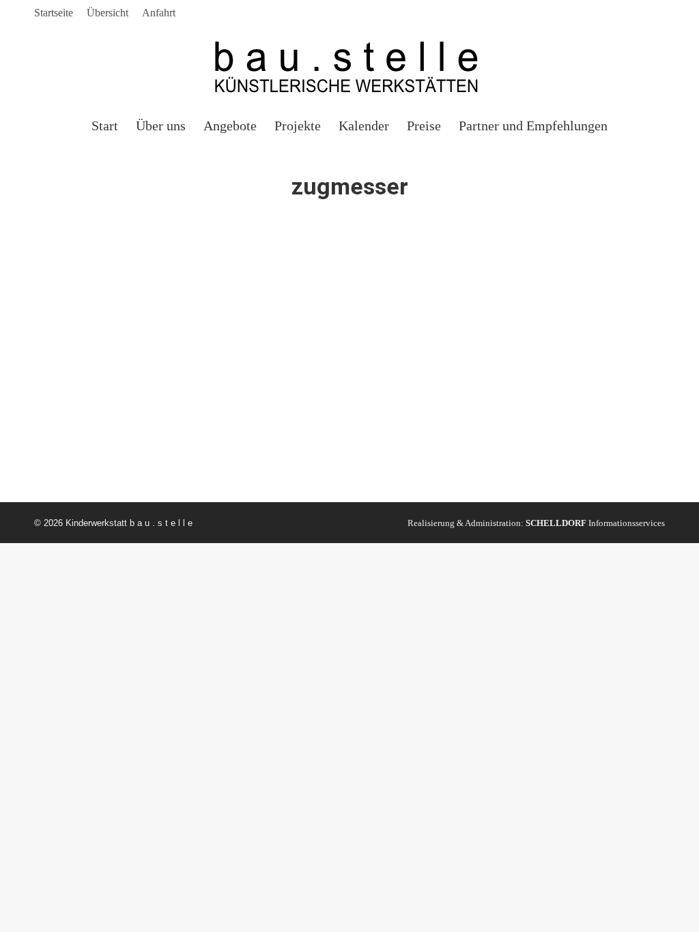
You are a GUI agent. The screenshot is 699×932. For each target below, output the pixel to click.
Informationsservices (595, 523)
